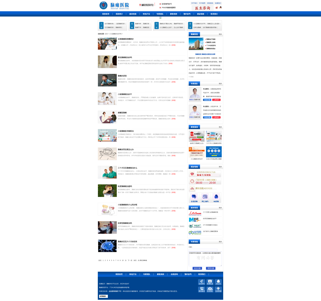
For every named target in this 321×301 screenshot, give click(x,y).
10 (123, 260)
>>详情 (191, 77)
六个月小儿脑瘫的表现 (213, 143)
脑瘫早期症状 (178, 24)
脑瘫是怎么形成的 (213, 24)
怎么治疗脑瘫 (178, 27)
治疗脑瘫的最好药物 (209, 27)
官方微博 (202, 3)
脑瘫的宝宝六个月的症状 (127, 241)
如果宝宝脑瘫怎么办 (197, 143)
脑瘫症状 (146, 24)
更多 (220, 34)
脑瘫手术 (138, 27)
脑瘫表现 (119, 27)
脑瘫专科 (138, 24)
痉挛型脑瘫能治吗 (125, 223)
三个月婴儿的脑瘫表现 (210, 212)
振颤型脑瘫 (122, 113)
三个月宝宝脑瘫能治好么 (127, 168)
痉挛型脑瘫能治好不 (210, 218)
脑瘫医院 (146, 27)
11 (126, 260)
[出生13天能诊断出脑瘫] (214, 157)
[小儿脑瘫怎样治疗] (197, 157)
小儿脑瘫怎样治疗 (197, 159)
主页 (106, 34)
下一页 (130, 260)
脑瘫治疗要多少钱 (166, 24)
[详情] (173, 45)
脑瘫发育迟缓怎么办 (126, 149)
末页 (135, 260)
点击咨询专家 (113, 291)
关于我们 (194, 3)
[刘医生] (195, 115)
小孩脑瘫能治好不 (125, 94)
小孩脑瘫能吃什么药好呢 (127, 205)
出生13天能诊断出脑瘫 (214, 159)
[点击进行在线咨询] (220, 8)
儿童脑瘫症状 (120, 24)
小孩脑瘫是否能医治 (126, 131)
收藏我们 (218, 3)
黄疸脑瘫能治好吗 (125, 57)
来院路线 (210, 3)
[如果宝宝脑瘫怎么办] (197, 141)
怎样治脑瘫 (197, 27)
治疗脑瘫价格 (109, 24)
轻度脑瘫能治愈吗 (125, 186)
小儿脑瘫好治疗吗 (199, 24)
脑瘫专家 (194, 99)
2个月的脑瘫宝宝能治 (210, 225)
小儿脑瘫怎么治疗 (166, 27)
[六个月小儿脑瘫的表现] (214, 141)
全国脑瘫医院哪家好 (126, 39)
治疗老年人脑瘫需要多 (210, 231)
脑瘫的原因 (122, 76)
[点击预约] (216, 100)
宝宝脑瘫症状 (109, 27)
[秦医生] (195, 97)
